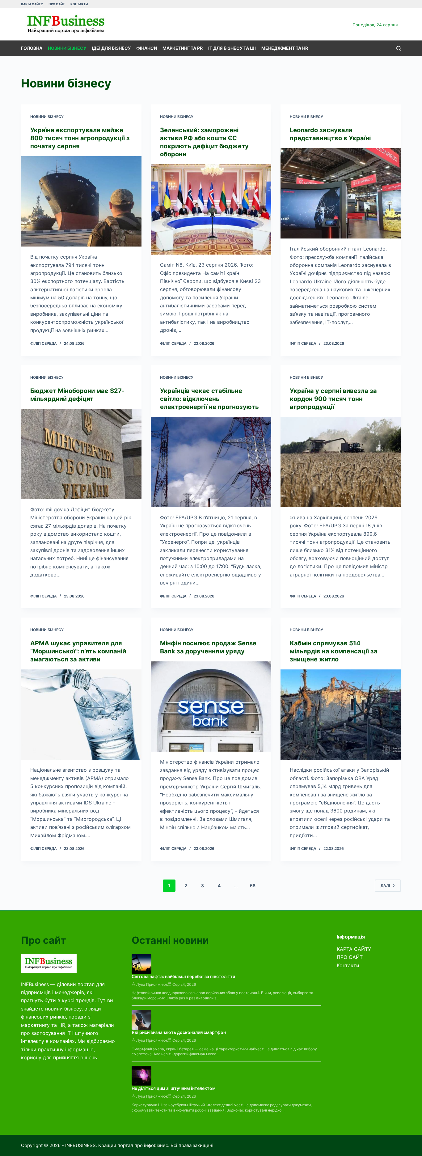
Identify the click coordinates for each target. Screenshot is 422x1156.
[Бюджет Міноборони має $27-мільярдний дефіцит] (81, 454)
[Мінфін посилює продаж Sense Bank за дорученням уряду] (211, 706)
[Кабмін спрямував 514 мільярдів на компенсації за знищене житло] (341, 714)
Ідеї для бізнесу (111, 48)
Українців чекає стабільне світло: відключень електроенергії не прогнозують (209, 399)
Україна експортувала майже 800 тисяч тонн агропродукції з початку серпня (80, 138)
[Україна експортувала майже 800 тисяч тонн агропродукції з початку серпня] (81, 201)
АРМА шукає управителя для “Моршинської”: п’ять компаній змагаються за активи (78, 651)
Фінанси (146, 48)
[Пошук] (398, 48)
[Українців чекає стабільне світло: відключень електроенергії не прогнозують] (211, 462)
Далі (385, 885)
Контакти (79, 4)
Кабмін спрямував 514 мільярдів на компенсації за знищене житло (334, 651)
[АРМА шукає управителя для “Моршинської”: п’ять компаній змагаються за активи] (81, 714)
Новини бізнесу (67, 48)
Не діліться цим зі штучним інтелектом (174, 1088)
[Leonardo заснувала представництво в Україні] (341, 193)
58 (252, 885)
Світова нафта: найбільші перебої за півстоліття (183, 976)
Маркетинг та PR (182, 48)
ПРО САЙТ (57, 4)
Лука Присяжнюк (152, 984)
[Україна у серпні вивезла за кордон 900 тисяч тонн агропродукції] (341, 462)
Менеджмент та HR (284, 48)
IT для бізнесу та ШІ (232, 48)
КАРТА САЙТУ (32, 4)
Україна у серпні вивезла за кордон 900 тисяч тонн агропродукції (333, 399)
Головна (31, 48)
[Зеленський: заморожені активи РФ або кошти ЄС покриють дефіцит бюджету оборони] (211, 209)
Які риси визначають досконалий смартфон (179, 1032)
